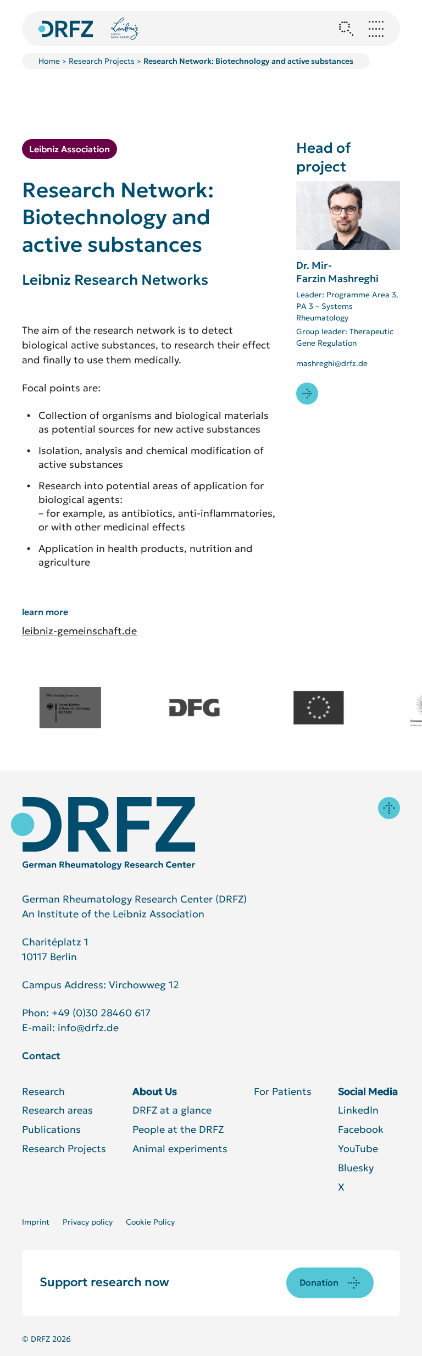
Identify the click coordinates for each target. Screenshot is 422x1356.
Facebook (361, 1129)
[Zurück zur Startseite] (65, 28)
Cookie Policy (150, 1222)
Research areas (57, 1110)
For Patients (283, 1091)
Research (43, 1091)
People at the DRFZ (178, 1129)
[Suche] (346, 28)
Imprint (35, 1222)
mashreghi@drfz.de (332, 363)
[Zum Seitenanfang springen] (389, 808)
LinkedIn (358, 1110)
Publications (51, 1129)
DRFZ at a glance (172, 1110)
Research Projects (102, 61)
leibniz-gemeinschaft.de (79, 630)
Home (49, 61)
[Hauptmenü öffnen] (376, 28)
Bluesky (356, 1167)
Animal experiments (179, 1148)
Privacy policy (88, 1222)
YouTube (358, 1148)
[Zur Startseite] (103, 833)
